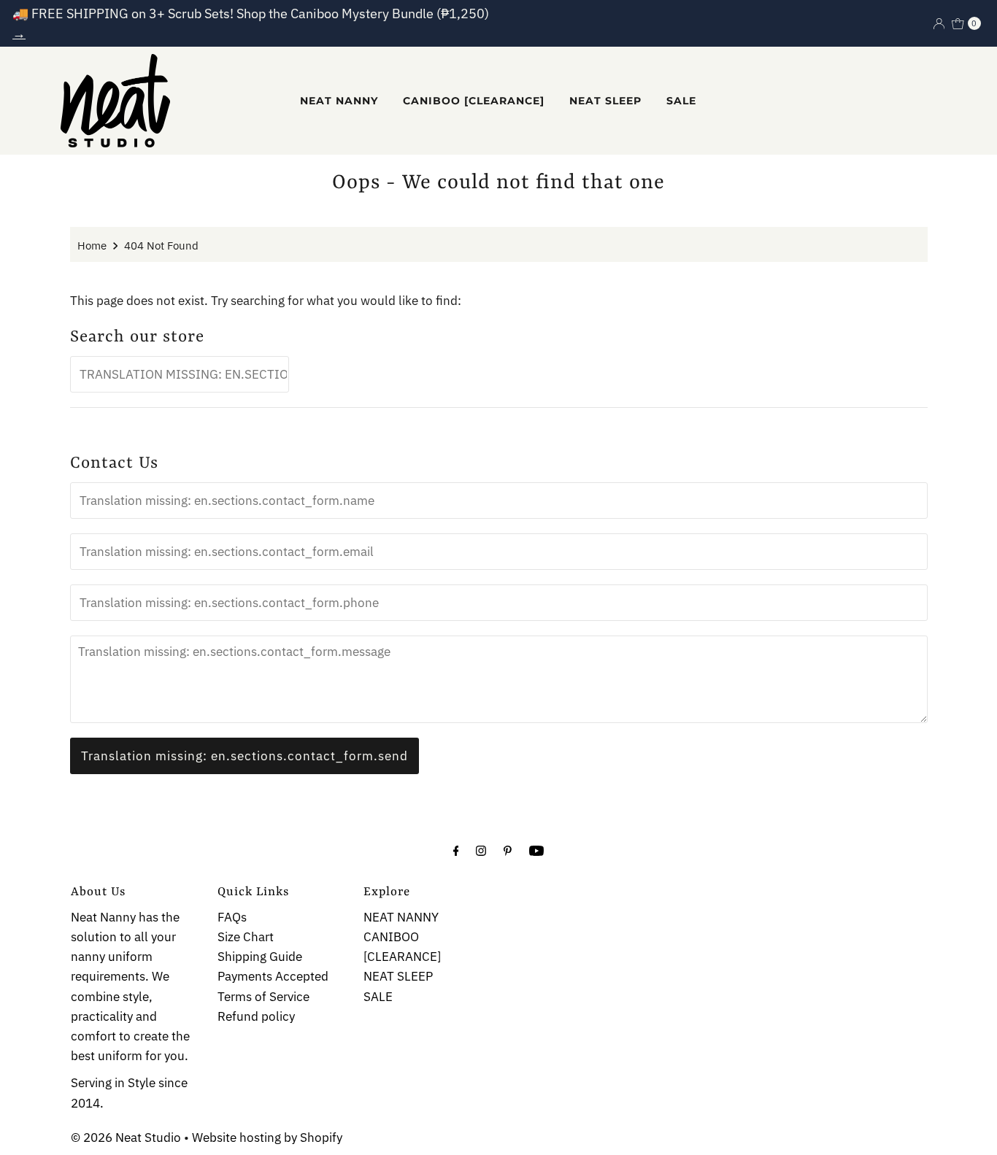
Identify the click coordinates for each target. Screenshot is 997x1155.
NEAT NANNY (339, 100)
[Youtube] (536, 850)
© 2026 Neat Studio (126, 1137)
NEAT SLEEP (605, 100)
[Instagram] (481, 850)
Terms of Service (263, 997)
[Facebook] (456, 850)
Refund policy (256, 1016)
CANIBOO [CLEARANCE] (473, 100)
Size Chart (246, 937)
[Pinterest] (508, 850)
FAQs (232, 917)
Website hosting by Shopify (267, 1137)
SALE (681, 100)
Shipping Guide (260, 957)
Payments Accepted (273, 977)
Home (92, 245)
